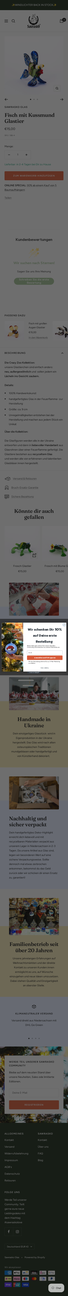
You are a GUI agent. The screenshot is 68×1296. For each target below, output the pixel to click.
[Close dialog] (64, 624)
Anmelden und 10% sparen (44, 657)
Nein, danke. (45, 668)
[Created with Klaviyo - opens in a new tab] (34, 673)
